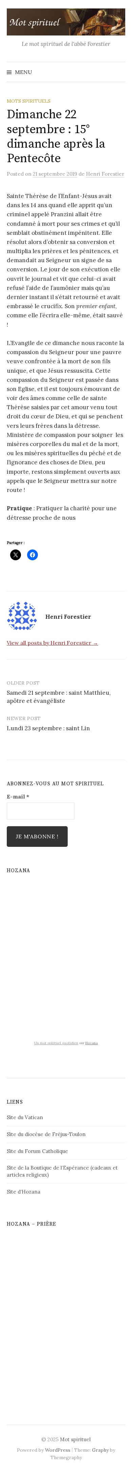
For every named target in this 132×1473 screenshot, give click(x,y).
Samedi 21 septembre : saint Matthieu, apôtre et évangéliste (59, 697)
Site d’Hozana (23, 1191)
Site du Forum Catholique (37, 1151)
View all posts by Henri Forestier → (52, 642)
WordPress (57, 1450)
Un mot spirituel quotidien (56, 1043)
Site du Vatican (25, 1117)
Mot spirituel (75, 1439)
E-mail (18, 796)
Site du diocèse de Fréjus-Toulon (46, 1134)
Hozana (91, 1043)
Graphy (100, 1450)
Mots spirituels (28, 101)
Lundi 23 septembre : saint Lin (48, 728)
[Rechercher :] (119, 72)
